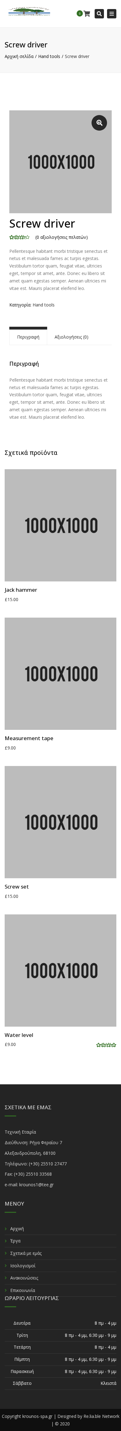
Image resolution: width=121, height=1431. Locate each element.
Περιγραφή (28, 337)
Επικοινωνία (22, 1290)
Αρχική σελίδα (19, 56)
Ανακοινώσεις (24, 1278)
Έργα (15, 1241)
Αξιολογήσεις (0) (71, 337)
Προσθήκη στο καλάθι (62, 526)
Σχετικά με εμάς (26, 1253)
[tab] (28, 337)
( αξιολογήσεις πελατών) (61, 237)
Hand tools (49, 56)
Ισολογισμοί (22, 1266)
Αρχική (17, 1228)
